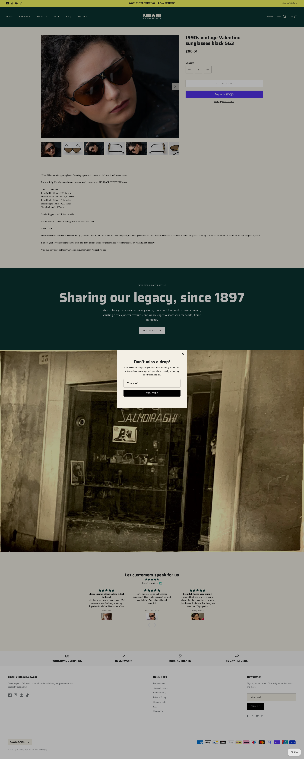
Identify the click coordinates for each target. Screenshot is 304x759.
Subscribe (152, 393)
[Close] (182, 353)
